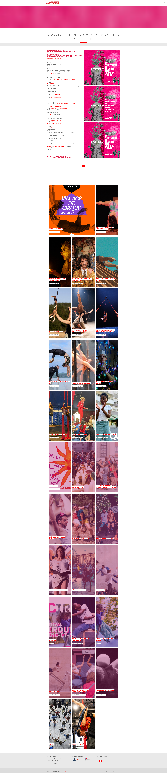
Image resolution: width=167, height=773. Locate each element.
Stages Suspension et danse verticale (55, 146)
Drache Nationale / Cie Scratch (56, 75)
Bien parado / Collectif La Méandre (58, 96)
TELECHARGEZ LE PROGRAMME (54, 58)
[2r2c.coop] (52, 2)
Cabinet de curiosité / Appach (64, 99)
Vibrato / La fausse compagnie (54, 123)
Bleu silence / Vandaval (56, 97)
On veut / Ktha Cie (54, 65)
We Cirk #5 (49, 127)
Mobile (52, 73)
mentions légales (67, 771)
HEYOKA (52, 114)
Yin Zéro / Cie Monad (55, 94)
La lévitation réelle (54, 71)
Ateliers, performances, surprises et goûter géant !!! (64, 79)
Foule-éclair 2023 (55, 87)
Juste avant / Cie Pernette (55, 106)
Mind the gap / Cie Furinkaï (56, 120)
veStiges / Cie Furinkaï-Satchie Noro (59, 108)
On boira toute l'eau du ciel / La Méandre (65, 103)
